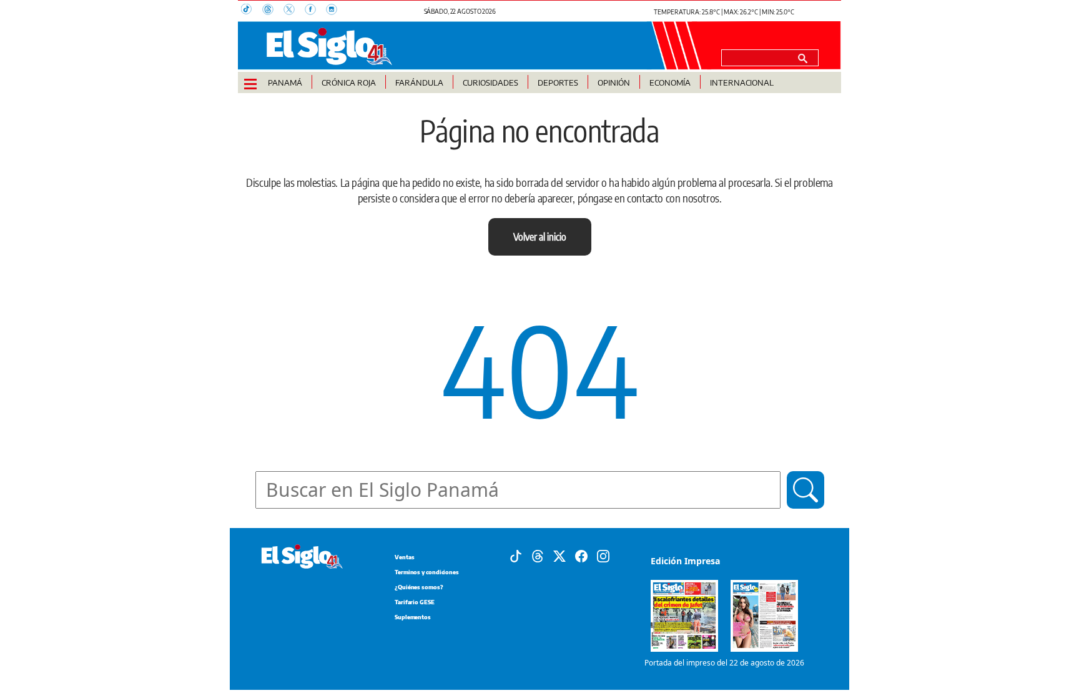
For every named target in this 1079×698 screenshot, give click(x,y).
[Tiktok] (516, 555)
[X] (559, 555)
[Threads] (537, 555)
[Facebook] (581, 555)
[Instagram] (603, 555)
